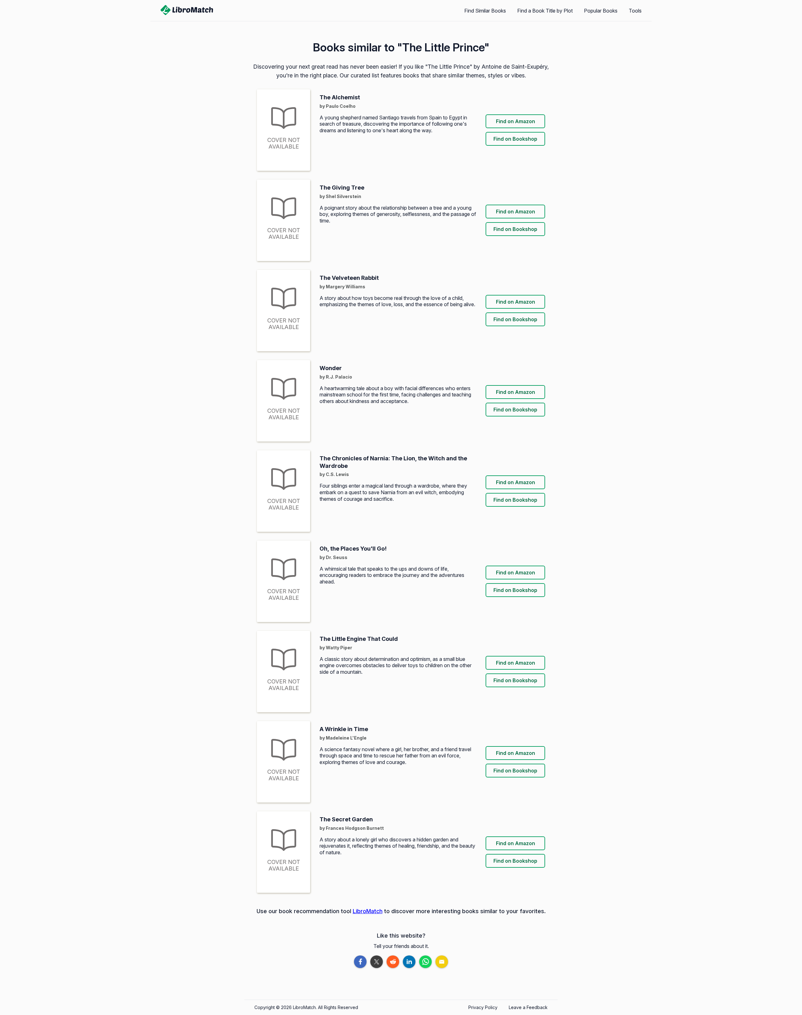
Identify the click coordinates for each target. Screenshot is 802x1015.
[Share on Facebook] (360, 961)
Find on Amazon (515, 121)
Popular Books (600, 11)
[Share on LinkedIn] (409, 961)
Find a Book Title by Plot (545, 11)
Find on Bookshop (515, 139)
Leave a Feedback (528, 1007)
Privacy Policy (482, 1007)
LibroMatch (368, 911)
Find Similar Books (485, 11)
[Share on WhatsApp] (425, 961)
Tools (635, 11)
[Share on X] (376, 961)
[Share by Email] (441, 961)
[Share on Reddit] (393, 961)
